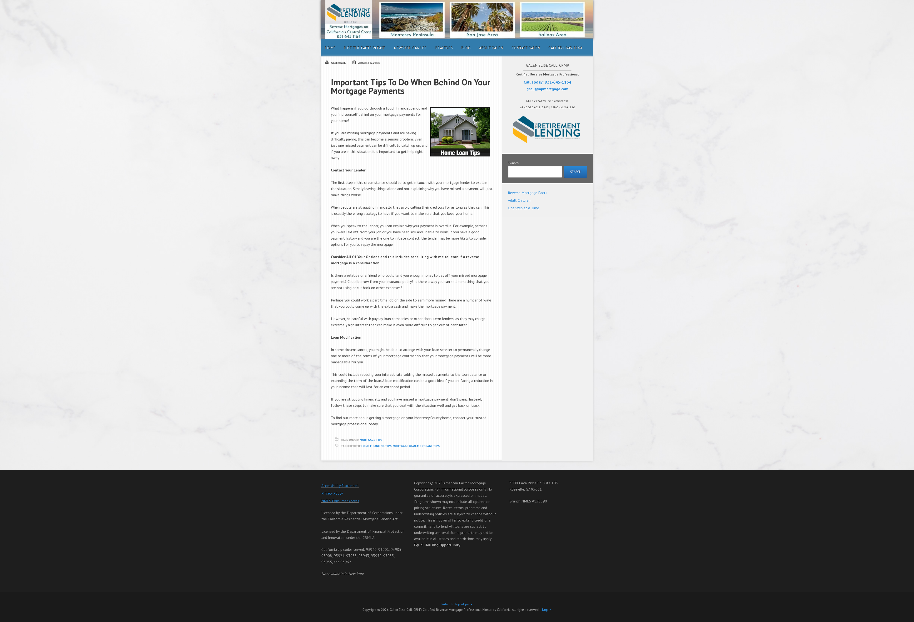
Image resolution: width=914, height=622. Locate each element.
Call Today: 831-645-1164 (547, 82)
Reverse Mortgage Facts (527, 192)
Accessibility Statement (340, 485)
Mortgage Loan (404, 446)
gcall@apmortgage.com (547, 88)
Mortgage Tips (371, 439)
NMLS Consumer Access (340, 500)
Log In (546, 609)
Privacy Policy (332, 493)
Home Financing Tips (376, 446)
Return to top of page (457, 604)
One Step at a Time (523, 208)
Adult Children (519, 200)
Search (513, 162)
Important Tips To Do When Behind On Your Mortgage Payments (410, 86)
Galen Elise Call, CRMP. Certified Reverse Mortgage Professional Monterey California (457, 19)
